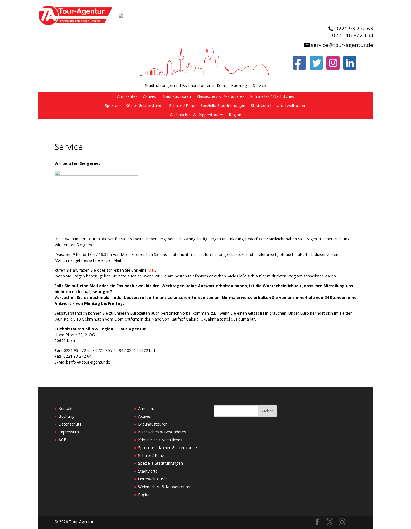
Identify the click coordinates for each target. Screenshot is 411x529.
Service (259, 85)
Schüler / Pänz (182, 105)
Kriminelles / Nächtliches (272, 96)
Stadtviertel (261, 105)
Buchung (239, 85)
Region (235, 114)
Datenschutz (69, 424)
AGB (62, 439)
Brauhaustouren (176, 96)
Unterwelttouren (291, 105)
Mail (151, 270)
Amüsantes (127, 96)
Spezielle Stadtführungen (222, 105)
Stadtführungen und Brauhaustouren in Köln (185, 85)
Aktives (149, 96)
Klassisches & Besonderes (220, 96)
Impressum (68, 432)
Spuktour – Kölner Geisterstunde (134, 105)
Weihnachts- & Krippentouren (196, 114)
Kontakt (65, 408)
